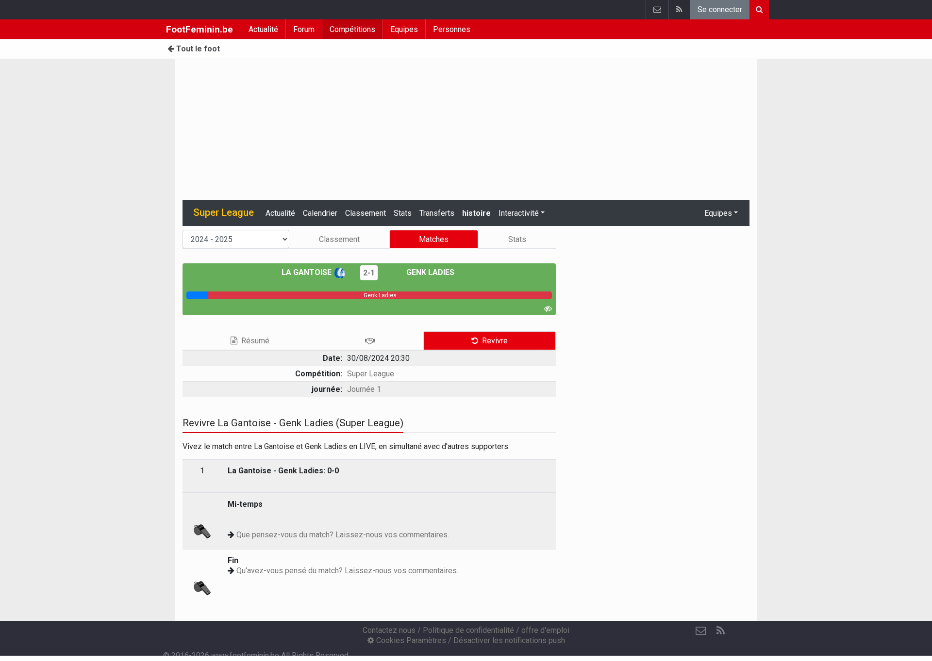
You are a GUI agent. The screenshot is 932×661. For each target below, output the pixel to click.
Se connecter (720, 9)
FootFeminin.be (199, 29)
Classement (365, 213)
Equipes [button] (718, 213)
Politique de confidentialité (468, 630)
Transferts (436, 213)
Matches (434, 239)
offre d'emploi (545, 630)
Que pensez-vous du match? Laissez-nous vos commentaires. (342, 534)
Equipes (404, 29)
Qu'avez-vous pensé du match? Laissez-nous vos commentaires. (347, 570)
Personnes (451, 29)
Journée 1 (364, 389)
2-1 (369, 272)
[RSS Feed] (679, 9)
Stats (403, 213)
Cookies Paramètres (410, 640)
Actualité (263, 29)
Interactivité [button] (519, 213)
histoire (476, 213)
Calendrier (320, 213)
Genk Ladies (429, 272)
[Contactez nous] (657, 9)
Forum (304, 29)
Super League (370, 373)
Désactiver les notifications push (509, 640)
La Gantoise (307, 272)
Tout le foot (197, 48)
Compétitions (352, 29)
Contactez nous (389, 630)
